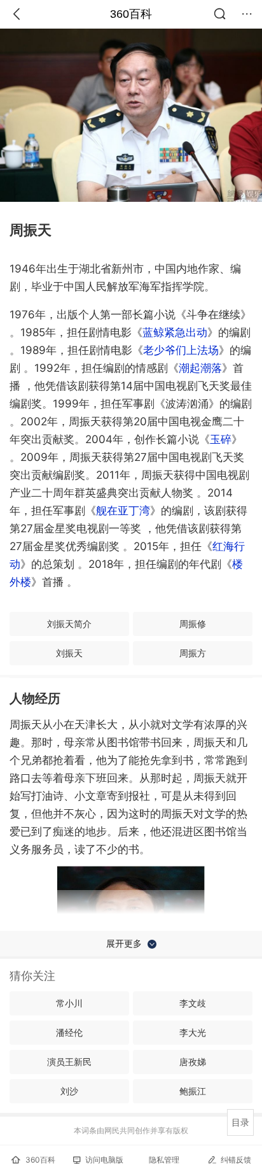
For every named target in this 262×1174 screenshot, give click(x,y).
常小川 (69, 1003)
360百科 (131, 14)
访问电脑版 (104, 1159)
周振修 (192, 623)
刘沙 (69, 1091)
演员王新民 (69, 1061)
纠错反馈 (236, 1159)
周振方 (192, 652)
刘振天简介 (69, 623)
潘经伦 (69, 1032)
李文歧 (192, 1003)
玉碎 (220, 439)
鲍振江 (192, 1091)
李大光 (192, 1032)
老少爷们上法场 (181, 350)
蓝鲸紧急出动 (174, 332)
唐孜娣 (192, 1061)
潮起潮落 (200, 368)
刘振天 (69, 652)
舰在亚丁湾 (123, 510)
